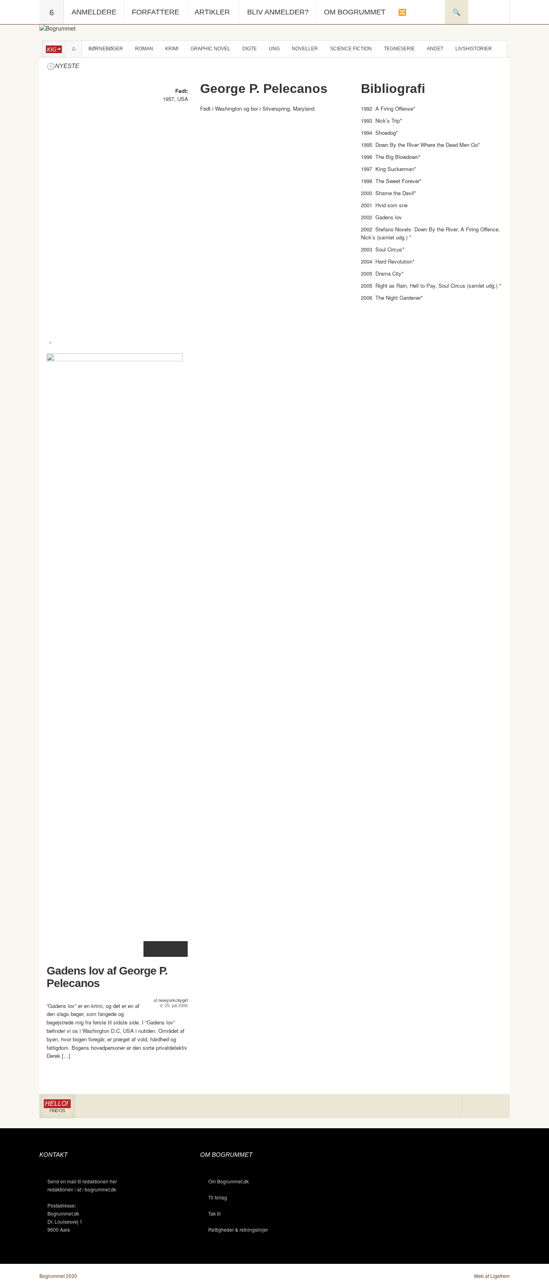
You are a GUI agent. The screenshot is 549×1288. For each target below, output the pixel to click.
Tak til (214, 1213)
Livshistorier (473, 49)
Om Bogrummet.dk (228, 1181)
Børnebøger (105, 49)
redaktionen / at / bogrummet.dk (81, 1189)
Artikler (212, 12)
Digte (249, 49)
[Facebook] (486, 1106)
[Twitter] (497, 1106)
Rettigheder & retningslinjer (238, 1229)
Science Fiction (351, 49)
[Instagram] (473, 1106)
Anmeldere (94, 12)
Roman (144, 49)
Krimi (171, 49)
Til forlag (217, 1197)
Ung (274, 49)
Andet (435, 49)
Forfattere (155, 12)
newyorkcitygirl (173, 1000)
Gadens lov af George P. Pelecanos (107, 977)
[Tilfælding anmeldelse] (402, 12)
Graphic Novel (210, 49)
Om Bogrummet (354, 12)
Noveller (305, 49)
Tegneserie (399, 49)
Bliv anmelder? (278, 12)
